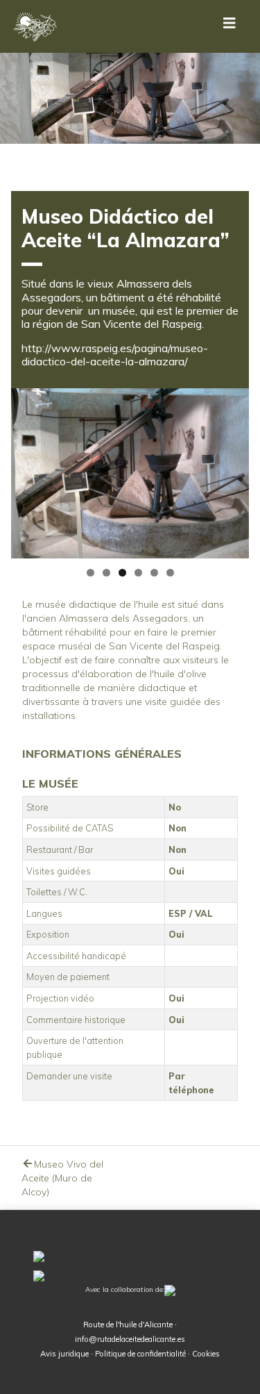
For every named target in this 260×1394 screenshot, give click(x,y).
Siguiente (231, 469)
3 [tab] (122, 572)
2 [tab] (106, 572)
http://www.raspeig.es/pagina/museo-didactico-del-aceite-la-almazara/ (114, 354)
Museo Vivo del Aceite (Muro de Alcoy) (62, 1178)
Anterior (28, 469)
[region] (130, 473)
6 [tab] (170, 572)
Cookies (206, 1354)
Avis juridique (64, 1354)
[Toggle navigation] (229, 26)
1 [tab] (90, 572)
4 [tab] (138, 572)
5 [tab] (154, 572)
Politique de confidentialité (140, 1354)
